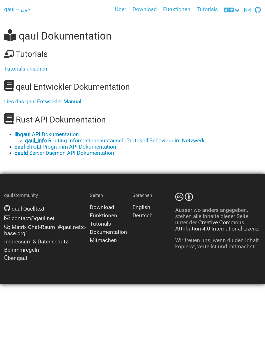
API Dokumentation (46, 134)
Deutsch (142, 215)
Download (144, 9)
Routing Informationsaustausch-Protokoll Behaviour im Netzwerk (115, 140)
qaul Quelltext (27, 209)
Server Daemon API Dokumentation (64, 153)
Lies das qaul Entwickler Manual (42, 101)
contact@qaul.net (32, 218)
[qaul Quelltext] (258, 10)
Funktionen (176, 9)
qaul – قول (17, 9)
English (141, 207)
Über (120, 9)
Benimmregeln (21, 250)
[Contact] (247, 10)
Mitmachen (103, 240)
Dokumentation (108, 232)
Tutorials (207, 9)
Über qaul (15, 258)
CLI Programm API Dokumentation (65, 147)
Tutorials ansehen (25, 69)
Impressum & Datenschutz (36, 242)
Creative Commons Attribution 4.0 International (209, 225)
